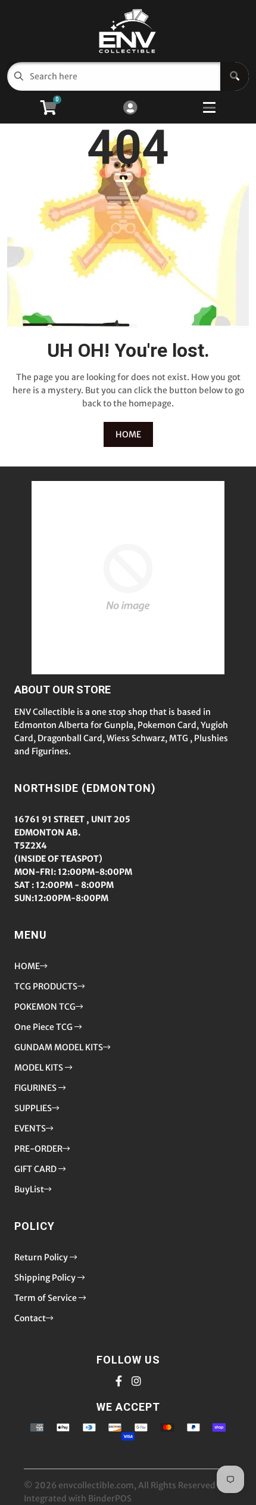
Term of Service (46, 1298)
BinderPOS (110, 1498)
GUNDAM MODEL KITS (58, 1047)
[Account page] (130, 108)
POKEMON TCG (45, 1006)
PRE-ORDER (38, 1148)
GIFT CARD (36, 1169)
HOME (128, 434)
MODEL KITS (39, 1067)
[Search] (234, 76)
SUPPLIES (33, 1108)
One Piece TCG (44, 1027)
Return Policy (42, 1257)
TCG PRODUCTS (45, 986)
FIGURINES (36, 1088)
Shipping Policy (45, 1277)
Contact (30, 1318)
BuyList (29, 1189)
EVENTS (30, 1128)
